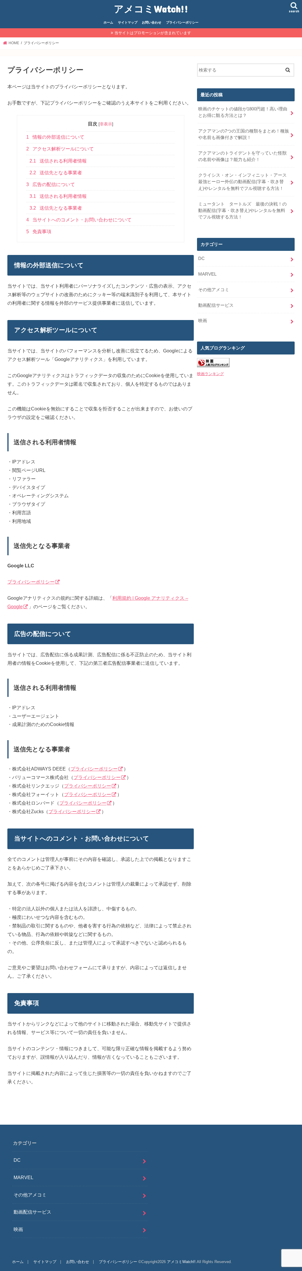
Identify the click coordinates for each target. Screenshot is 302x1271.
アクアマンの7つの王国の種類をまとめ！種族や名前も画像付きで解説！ (243, 134)
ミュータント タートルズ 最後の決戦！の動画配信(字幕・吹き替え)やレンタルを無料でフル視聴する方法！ (242, 210)
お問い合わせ (151, 22)
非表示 (106, 124)
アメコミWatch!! (151, 8)
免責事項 (38, 231)
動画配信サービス (216, 305)
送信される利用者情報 (58, 160)
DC (201, 258)
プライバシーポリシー (182, 22)
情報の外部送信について (55, 137)
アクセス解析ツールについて (60, 148)
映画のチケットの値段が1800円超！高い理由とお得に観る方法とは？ (242, 112)
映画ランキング (210, 374)
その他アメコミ (213, 289)
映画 (202, 320)
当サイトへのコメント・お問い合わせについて (79, 219)
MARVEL (207, 274)
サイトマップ (127, 22)
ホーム (108, 22)
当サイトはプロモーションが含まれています (152, 33)
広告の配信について (50, 184)
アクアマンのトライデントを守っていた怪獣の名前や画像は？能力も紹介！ (242, 156)
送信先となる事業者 (55, 172)
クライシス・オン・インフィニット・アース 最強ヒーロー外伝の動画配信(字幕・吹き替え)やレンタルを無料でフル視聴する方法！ (244, 181)
